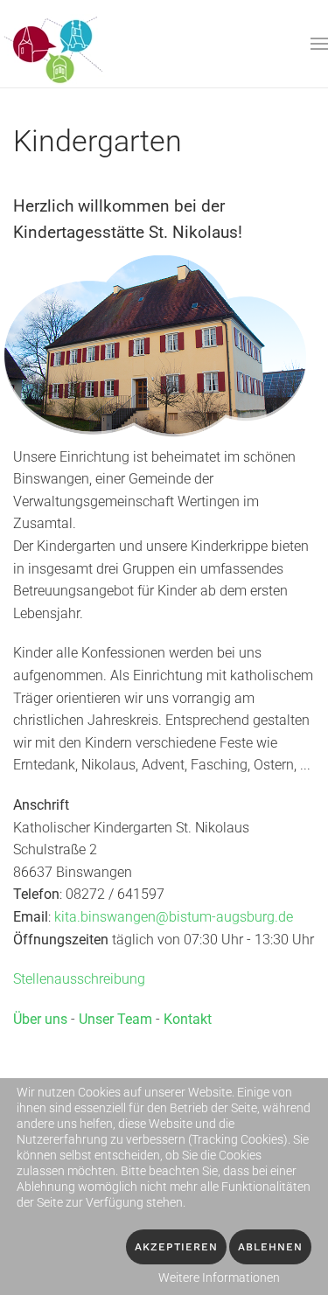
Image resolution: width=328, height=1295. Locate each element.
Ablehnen (270, 1247)
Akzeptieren (176, 1247)
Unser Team (115, 1019)
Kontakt (188, 1019)
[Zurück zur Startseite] (55, 43)
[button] (319, 43)
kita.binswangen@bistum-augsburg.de (173, 917)
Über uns (40, 1019)
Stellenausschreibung (79, 979)
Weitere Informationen (219, 1278)
